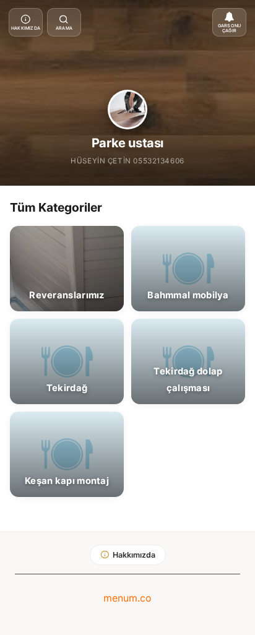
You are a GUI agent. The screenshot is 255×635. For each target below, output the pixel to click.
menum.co (127, 598)
